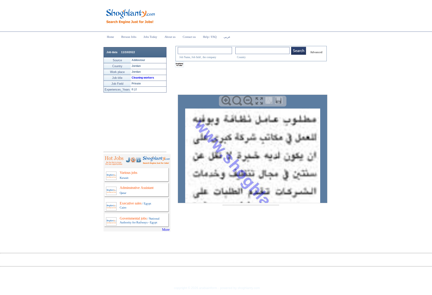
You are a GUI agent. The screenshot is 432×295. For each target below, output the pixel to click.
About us (170, 37)
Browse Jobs (128, 37)
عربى (227, 37)
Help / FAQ (209, 37)
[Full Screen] (259, 101)
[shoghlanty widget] (179, 64)
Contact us (189, 37)
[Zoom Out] (248, 101)
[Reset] (237, 101)
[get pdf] (269, 101)
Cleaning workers (143, 77)
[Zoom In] (226, 101)
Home (110, 37)
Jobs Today (150, 37)
